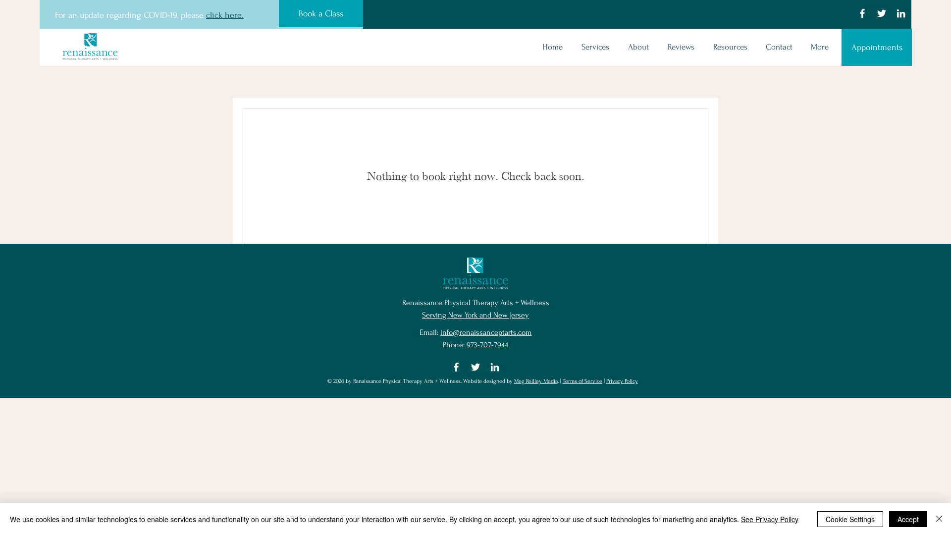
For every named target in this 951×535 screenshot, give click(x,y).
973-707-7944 (487, 344)
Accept (908, 519)
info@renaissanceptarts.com (485, 332)
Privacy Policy (622, 381)
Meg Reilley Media (536, 381)
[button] (593, 47)
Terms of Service (582, 381)
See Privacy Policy (769, 519)
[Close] (939, 519)
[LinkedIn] (901, 13)
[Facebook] (862, 13)
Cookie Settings (850, 519)
